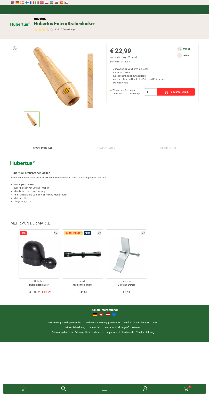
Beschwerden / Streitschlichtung (137, 332)
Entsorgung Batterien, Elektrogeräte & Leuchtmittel (77, 332)
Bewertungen (106, 148)
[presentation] (21, 119)
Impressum (112, 332)
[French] (32, 2)
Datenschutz (95, 327)
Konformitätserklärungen (137, 322)
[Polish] (46, 2)
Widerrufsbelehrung (75, 327)
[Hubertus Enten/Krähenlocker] (32, 119)
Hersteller (168, 148)
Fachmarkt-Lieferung (96, 322)
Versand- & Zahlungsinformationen (122, 327)
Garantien (115, 322)
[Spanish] (61, 2)
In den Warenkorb (179, 92)
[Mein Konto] (145, 389)
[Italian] (36, 2)
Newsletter (53, 322)
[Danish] (22, 2)
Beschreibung (42, 148)
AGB (155, 322)
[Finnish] (27, 2)
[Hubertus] (20, 24)
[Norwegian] (41, 2)
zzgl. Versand (130, 57)
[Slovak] (56, 2)
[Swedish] (51, 2)
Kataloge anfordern (72, 322)
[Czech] (66, 2)
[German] (17, 2)
